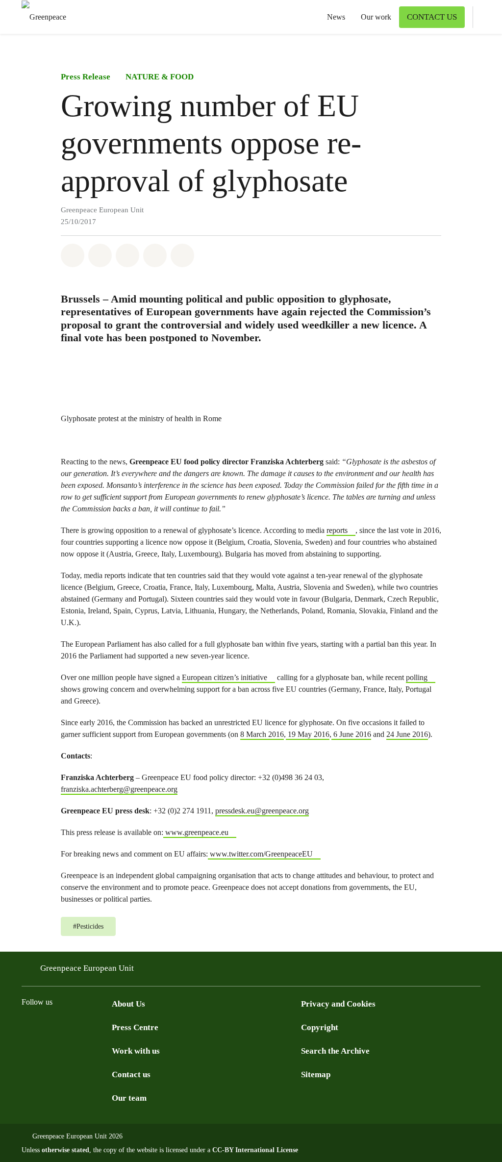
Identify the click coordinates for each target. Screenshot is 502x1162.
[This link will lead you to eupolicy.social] (86, 1027)
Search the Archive (335, 1051)
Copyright (319, 1027)
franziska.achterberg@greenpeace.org (119, 789)
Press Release (85, 76)
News (336, 17)
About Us (128, 1004)
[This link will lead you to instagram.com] (47, 1027)
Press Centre (135, 1027)
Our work (376, 17)
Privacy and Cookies (338, 1004)
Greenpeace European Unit (87, 968)
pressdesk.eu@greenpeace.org (262, 810)
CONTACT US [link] (432, 17)
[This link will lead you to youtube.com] (67, 1027)
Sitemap (315, 1074)
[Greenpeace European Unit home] (41, 17)
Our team (129, 1098)
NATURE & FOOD (160, 76)
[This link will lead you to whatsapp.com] (106, 1027)
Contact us (131, 1074)
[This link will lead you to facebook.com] (27, 1027)
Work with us (136, 1051)
